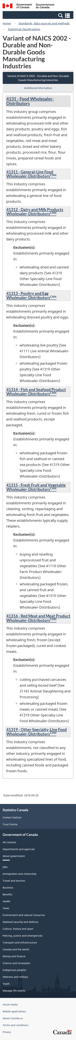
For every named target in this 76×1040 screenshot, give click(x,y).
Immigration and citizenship (19, 873)
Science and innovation (16, 963)
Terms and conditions (15, 1025)
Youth (6, 983)
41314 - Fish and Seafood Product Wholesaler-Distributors (36, 391)
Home (7, 23)
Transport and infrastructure (20, 942)
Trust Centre (10, 824)
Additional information (38, 87)
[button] (38, 15)
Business (8, 887)
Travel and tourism (14, 880)
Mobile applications (14, 1011)
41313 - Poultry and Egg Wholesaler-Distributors (31, 295)
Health (6, 901)
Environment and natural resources (24, 915)
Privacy (7, 1032)
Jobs (5, 867)
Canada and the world (16, 949)
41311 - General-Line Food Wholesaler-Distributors (31, 173)
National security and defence (20, 922)
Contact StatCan (12, 817)
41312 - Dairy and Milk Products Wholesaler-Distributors (34, 211)
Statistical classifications (23, 29)
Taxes (6, 908)
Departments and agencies (19, 849)
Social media (10, 1004)
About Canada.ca (13, 1018)
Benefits (7, 894)
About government (14, 856)
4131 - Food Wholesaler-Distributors (30, 101)
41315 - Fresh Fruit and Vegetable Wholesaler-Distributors (36, 487)
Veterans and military (15, 977)
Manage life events (14, 990)
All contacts (9, 842)
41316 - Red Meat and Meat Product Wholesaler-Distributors (38, 618)
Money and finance (14, 956)
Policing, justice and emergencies (23, 935)
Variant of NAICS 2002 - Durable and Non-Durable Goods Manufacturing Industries (38, 78)
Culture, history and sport (18, 928)
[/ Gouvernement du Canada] (28, 6)
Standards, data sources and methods (44, 23)
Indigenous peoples (14, 970)
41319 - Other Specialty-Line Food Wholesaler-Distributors (36, 731)
